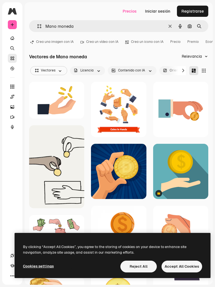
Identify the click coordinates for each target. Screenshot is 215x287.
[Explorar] (12, 68)
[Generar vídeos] (12, 116)
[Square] (203, 70)
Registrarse (192, 11)
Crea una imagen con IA (55, 42)
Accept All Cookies (182, 266)
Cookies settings (38, 266)
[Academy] (12, 265)
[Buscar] (12, 48)
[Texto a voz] (12, 126)
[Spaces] (12, 96)
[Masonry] (193, 70)
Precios (130, 11)
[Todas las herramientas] (12, 86)
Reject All (139, 266)
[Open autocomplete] (37, 26)
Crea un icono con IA (147, 42)
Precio (175, 42)
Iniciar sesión (157, 11)
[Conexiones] (12, 255)
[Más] (12, 275)
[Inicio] (12, 38)
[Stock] (12, 58)
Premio (193, 42)
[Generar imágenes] (12, 106)
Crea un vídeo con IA (102, 42)
